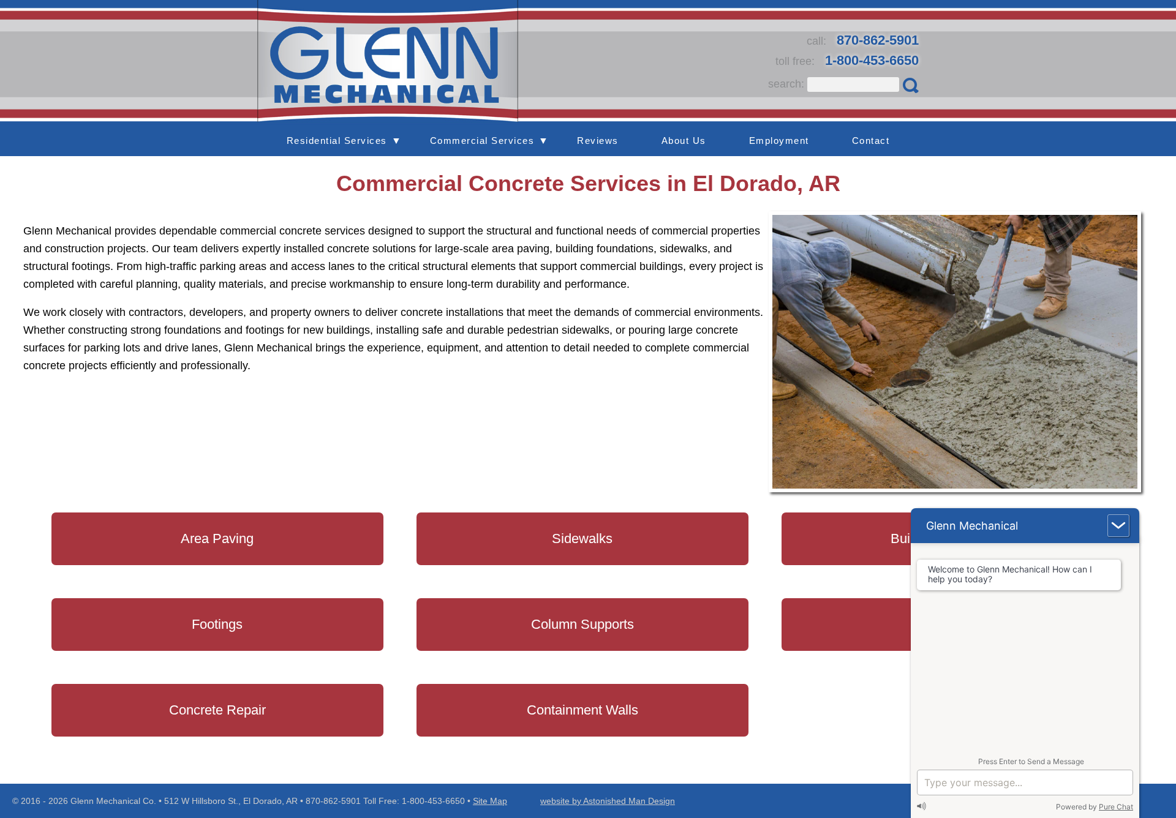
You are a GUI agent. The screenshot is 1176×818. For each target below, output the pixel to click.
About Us (684, 140)
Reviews (598, 140)
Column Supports (582, 624)
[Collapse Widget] (1118, 525)
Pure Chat (1116, 806)
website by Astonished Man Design (607, 801)
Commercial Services (482, 140)
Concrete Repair (217, 710)
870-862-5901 (878, 40)
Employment (779, 140)
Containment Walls (582, 710)
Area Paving (217, 538)
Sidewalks (582, 538)
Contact (871, 140)
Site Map (490, 801)
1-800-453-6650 (872, 60)
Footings (217, 624)
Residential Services (337, 140)
